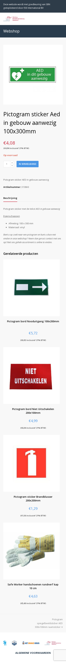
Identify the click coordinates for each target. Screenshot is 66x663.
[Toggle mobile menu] (61, 18)
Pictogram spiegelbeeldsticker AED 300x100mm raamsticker (49, 623)
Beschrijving (10, 198)
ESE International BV (33, 7)
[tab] (10, 198)
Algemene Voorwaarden (33, 652)
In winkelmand (27, 163)
